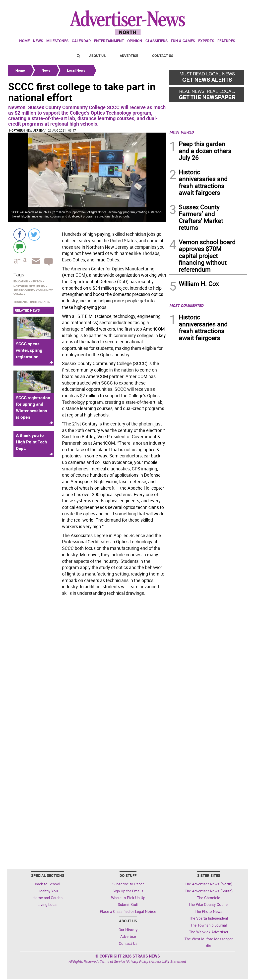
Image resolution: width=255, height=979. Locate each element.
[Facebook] (19, 234)
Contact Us (162, 55)
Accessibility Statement (168, 961)
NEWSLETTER (206, 6)
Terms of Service (112, 961)
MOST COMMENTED (186, 305)
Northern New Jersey (26, 130)
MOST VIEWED (181, 132)
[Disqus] (87, 666)
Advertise (129, 55)
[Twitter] (34, 234)
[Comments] (19, 247)
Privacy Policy (137, 961)
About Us (97, 55)
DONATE (234, 6)
